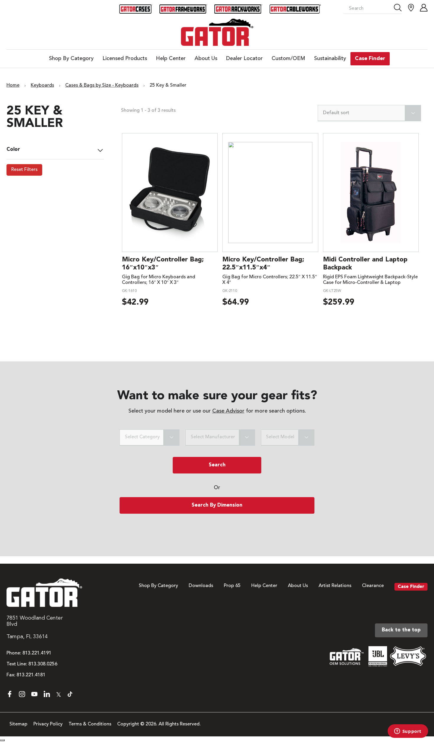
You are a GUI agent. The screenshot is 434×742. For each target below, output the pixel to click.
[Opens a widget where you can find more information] (407, 731)
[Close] (2, 740)
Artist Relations (335, 585)
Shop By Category (158, 585)
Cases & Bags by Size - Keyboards (101, 85)
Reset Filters (24, 169)
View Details (170, 192)
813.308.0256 (42, 664)
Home (12, 85)
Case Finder (411, 586)
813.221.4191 (36, 653)
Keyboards (42, 85)
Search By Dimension (217, 505)
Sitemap (18, 724)
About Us (298, 585)
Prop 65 (232, 585)
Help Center (264, 585)
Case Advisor (228, 411)
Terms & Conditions (89, 724)
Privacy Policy (48, 724)
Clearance (373, 585)
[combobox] (369, 113)
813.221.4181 (31, 675)
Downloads (201, 585)
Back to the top (401, 630)
